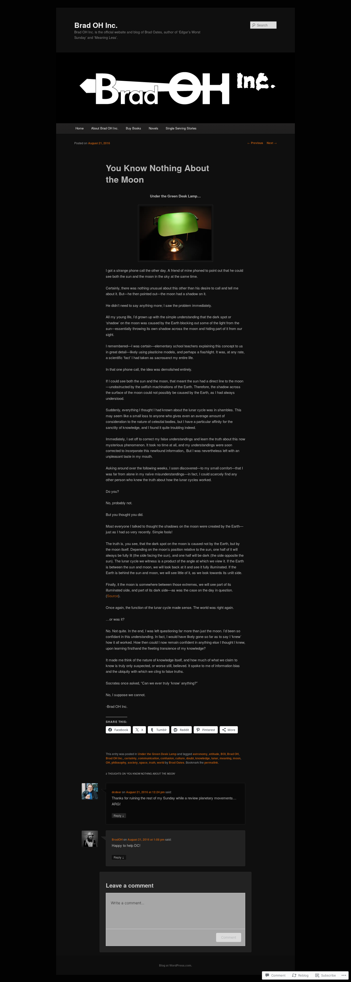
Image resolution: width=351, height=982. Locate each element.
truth (152, 762)
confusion (167, 758)
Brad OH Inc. (95, 25)
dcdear (116, 792)
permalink (211, 762)
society (133, 762)
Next (272, 143)
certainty (130, 758)
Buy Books (133, 128)
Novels (153, 128)
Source (112, 595)
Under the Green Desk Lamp (157, 754)
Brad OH (233, 754)
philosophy (119, 762)
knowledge (202, 758)
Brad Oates (176, 762)
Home (79, 128)
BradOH (117, 839)
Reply (119, 815)
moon (236, 758)
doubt (190, 758)
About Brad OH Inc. (104, 128)
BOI (223, 754)
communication (148, 758)
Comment (228, 937)
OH (108, 762)
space (143, 762)
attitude (214, 754)
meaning (225, 758)
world (160, 762)
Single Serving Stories (181, 128)
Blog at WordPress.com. (175, 965)
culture (180, 758)
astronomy (200, 754)
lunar (214, 758)
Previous (255, 143)
